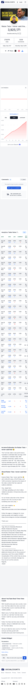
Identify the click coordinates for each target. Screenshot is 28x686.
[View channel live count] (14, 20)
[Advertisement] (14, 69)
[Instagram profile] (7, 684)
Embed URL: (5, 655)
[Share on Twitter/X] (15, 50)
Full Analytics (13, 114)
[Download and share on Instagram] (19, 50)
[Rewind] (5, 50)
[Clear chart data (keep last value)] (26, 88)
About (2, 672)
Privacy (14, 672)
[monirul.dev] (24, 684)
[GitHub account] (22, 684)
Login (20, 2)
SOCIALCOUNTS (18, 678)
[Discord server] (10, 684)
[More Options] (17, 2)
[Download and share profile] (22, 50)
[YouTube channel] (2, 684)
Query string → (5, 652)
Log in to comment (15, 188)
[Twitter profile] (5, 684)
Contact (24, 672)
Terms (18, 672)
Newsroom (8, 672)
